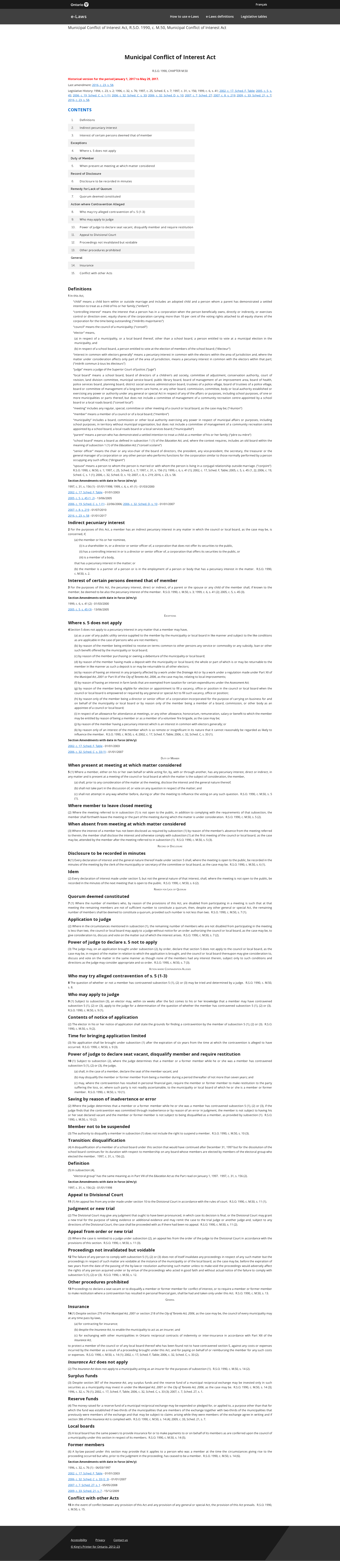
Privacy (100, 1540)
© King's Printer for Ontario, (95, 1547)
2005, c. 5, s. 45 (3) (80, 609)
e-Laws (78, 16)
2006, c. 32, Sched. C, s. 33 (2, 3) (88, 1479)
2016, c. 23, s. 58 (102, 85)
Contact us (121, 1540)
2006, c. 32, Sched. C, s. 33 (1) (87, 752)
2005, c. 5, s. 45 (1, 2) (81, 498)
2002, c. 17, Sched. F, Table (236, 91)
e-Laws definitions (220, 16)
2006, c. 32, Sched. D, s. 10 (165, 95)
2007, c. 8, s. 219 (224, 95)
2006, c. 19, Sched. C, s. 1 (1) (91, 95)
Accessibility (79, 1540)
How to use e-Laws (184, 16)
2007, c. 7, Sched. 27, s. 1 (84, 1485)
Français (261, 4)
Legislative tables (254, 16)
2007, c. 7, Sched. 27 (198, 95)
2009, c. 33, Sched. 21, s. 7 (254, 95)
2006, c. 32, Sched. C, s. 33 (129, 95)
